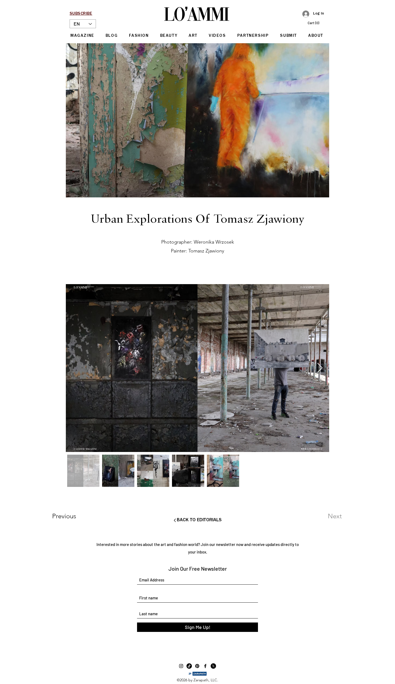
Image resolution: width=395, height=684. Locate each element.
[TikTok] (189, 666)
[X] (213, 666)
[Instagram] (181, 666)
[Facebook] (205, 666)
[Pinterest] (197, 666)
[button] (316, 23)
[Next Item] (320, 368)
